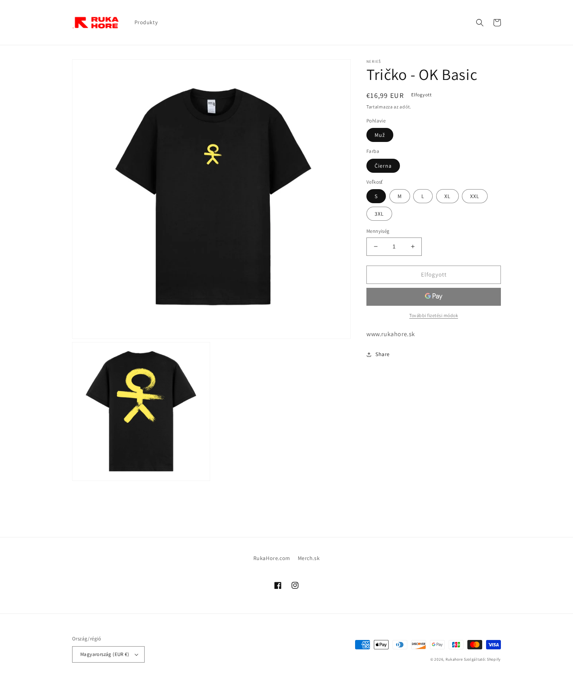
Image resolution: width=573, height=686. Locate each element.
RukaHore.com (271, 558)
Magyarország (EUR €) (104, 654)
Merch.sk (309, 558)
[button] (479, 22)
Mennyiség (378, 231)
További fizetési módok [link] (433, 315)
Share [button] (382, 354)
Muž (380, 134)
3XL (379, 213)
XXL (474, 196)
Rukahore (454, 659)
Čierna (383, 165)
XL (447, 196)
